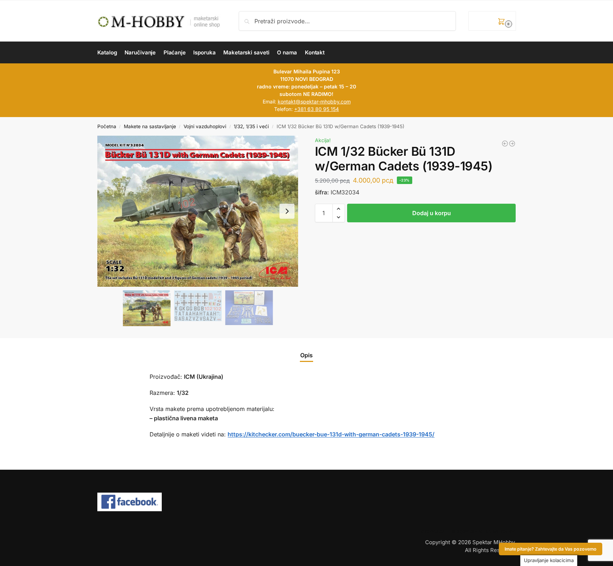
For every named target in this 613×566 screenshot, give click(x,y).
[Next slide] (287, 211)
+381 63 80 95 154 (316, 109)
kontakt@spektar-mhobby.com (314, 101)
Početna (106, 126)
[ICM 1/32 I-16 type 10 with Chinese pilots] (505, 143)
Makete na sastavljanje (150, 126)
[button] (492, 21)
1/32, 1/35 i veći (251, 126)
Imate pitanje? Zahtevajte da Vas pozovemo (551, 549)
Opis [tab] (306, 355)
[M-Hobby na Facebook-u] (306, 502)
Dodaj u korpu (431, 213)
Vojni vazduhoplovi (205, 126)
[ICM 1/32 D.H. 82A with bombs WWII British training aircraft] (512, 143)
